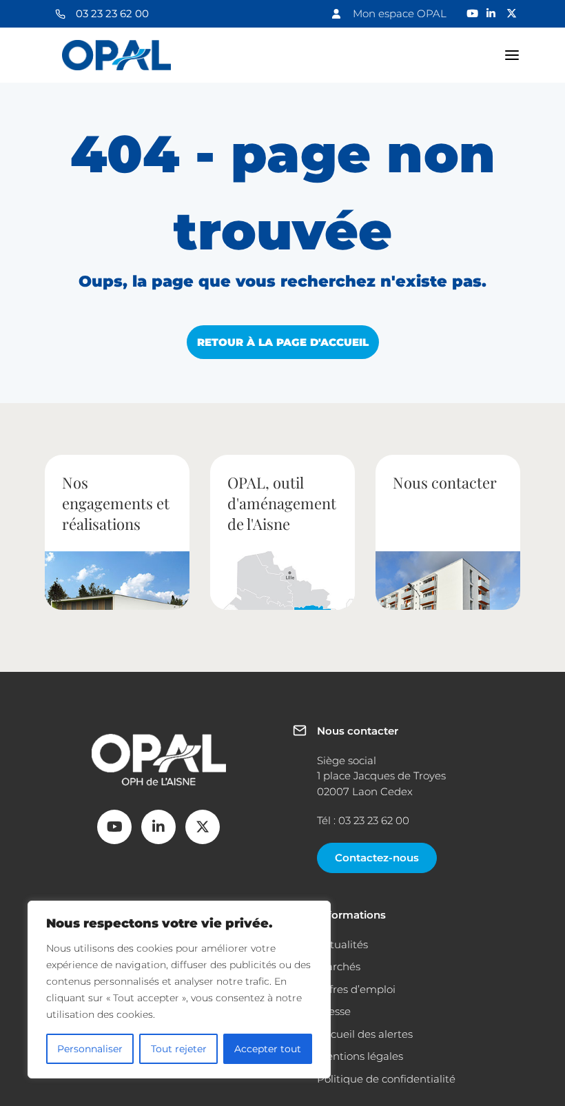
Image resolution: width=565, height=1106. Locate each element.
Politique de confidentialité (386, 1078)
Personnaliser (90, 1049)
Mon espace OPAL (399, 13)
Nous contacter (445, 482)
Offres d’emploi (356, 989)
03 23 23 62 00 (112, 13)
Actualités (342, 944)
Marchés (338, 966)
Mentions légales (360, 1056)
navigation (512, 55)
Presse (334, 1011)
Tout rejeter (179, 1049)
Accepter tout (267, 1049)
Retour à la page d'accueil (283, 342)
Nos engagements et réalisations (116, 503)
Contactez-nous (377, 857)
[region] (179, 989)
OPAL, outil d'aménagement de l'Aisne (281, 503)
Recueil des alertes (365, 1034)
